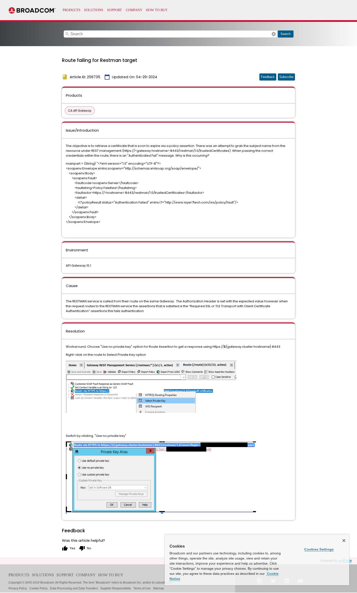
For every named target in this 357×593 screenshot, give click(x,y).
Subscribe (286, 77)
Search (285, 34)
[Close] (343, 540)
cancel (273, 34)
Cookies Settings (319, 549)
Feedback (268, 77)
